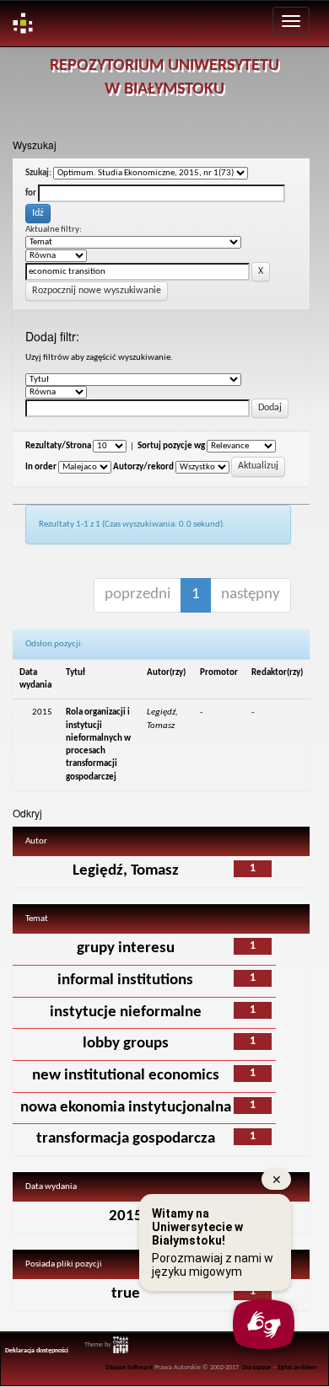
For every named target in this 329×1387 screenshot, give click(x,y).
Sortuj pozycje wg (171, 446)
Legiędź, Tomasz (126, 871)
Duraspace (256, 1367)
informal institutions (125, 980)
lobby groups (126, 1044)
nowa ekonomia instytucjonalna (125, 1108)
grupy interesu (126, 948)
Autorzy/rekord (143, 467)
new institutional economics (125, 1076)
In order (41, 467)
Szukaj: (38, 173)
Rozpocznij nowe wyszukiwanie (96, 291)
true (125, 1294)
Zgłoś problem (297, 1367)
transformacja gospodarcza (125, 1139)
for (30, 193)
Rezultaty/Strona (58, 446)
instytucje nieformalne (126, 1012)
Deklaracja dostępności (36, 1350)
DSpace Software (129, 1367)
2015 (126, 1216)
